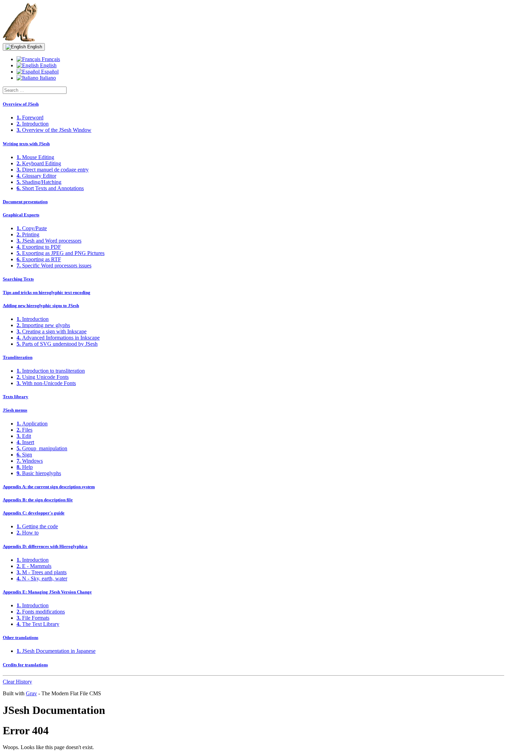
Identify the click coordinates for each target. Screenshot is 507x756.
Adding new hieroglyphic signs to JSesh (41, 305)
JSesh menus (15, 410)
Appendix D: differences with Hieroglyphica (45, 546)
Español (49, 72)
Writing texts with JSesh (26, 143)
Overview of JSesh (21, 104)
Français (50, 59)
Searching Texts (18, 279)
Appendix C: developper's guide (33, 513)
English (34, 46)
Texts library (15, 396)
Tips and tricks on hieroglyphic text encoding (46, 292)
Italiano (47, 78)
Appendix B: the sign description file (38, 499)
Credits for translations (25, 664)
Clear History (17, 682)
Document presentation (25, 201)
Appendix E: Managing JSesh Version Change (47, 592)
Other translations (20, 637)
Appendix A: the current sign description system (49, 486)
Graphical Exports (21, 214)
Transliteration (17, 357)
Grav (31, 693)
